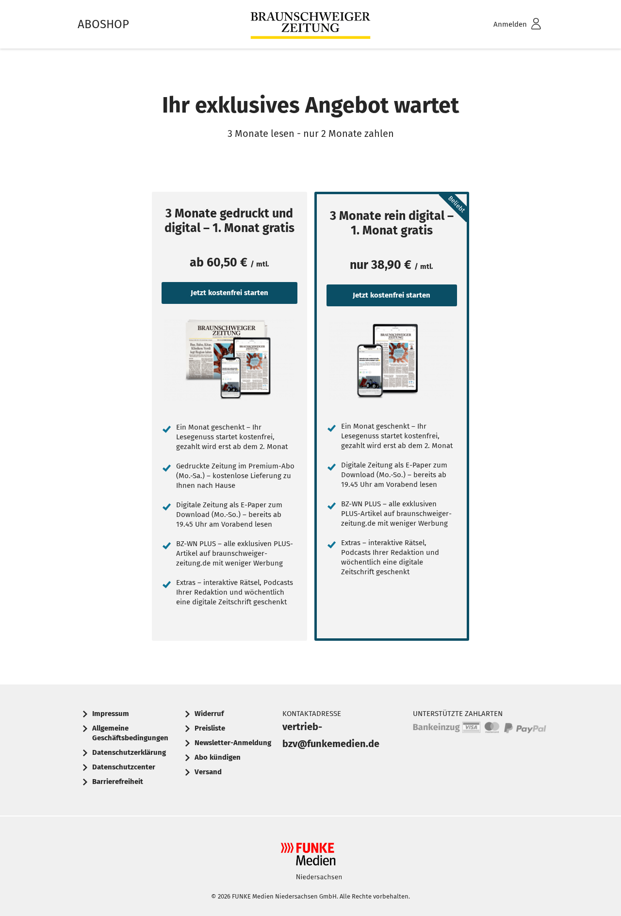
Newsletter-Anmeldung (233, 742)
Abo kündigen (218, 757)
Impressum (110, 713)
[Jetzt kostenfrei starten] (229, 360)
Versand (208, 771)
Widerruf (209, 713)
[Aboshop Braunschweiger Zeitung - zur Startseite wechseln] (310, 24)
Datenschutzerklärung (129, 752)
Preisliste (210, 728)
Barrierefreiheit (117, 781)
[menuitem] (504, 25)
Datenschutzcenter (123, 767)
